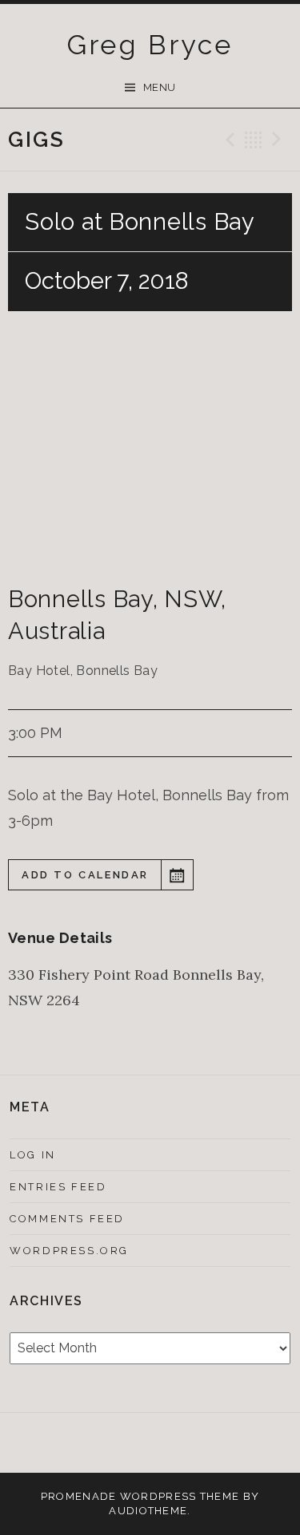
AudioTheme (148, 1511)
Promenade (79, 1496)
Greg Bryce (150, 45)
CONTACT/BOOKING (170, 1443)
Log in (33, 1155)
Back (253, 139)
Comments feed (67, 1219)
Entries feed (58, 1187)
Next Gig (279, 139)
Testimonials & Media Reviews (129, 1446)
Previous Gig (228, 139)
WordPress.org (69, 1251)
